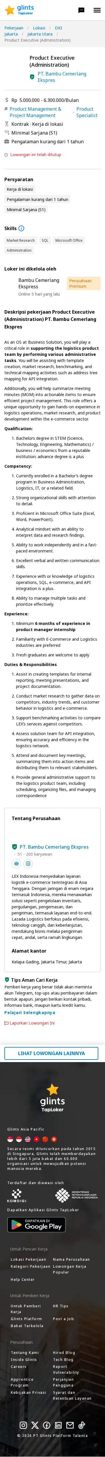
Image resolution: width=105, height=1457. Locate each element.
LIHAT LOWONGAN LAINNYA (51, 1053)
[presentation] (19, 10)
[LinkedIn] (58, 1425)
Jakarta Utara (39, 34)
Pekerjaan (13, 28)
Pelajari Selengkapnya (29, 1012)
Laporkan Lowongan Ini (32, 1023)
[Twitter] (35, 1425)
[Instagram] (23, 1425)
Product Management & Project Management (35, 112)
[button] (81, 10)
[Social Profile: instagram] (28, 863)
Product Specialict (86, 112)
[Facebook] (46, 1425)
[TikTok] (81, 1425)
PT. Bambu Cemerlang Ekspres (62, 76)
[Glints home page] (19, 10)
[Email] (70, 1425)
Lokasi (39, 28)
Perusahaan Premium (80, 283)
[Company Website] (16, 863)
